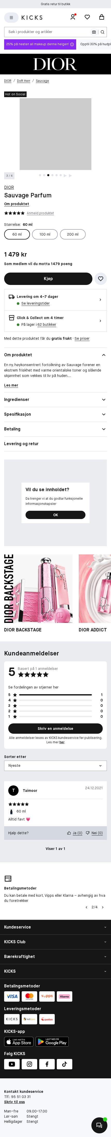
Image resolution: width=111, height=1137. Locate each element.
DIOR (9, 187)
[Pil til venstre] (86, 907)
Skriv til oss (14, 1102)
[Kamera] (94, 32)
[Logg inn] (73, 17)
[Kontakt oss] (99, 1125)
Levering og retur (21, 443)
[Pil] (103, 907)
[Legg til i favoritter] (100, 279)
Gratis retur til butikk (55, 4)
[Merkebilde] (55, 64)
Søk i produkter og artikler (30, 31)
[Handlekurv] (102, 17)
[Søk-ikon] (102, 32)
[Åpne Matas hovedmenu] (11, 17)
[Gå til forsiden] (32, 17)
